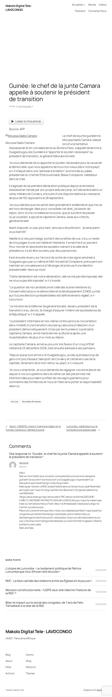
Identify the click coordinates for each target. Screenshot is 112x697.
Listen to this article (28, 121)
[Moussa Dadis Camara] (21, 136)
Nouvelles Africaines (31, 401)
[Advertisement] (56, 46)
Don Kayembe (25, 106)
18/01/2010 (23, 463)
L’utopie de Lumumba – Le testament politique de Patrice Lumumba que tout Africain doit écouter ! (43, 570)
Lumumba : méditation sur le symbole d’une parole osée (81, 428)
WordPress (101, 690)
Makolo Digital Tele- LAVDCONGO (19, 8)
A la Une (14, 401)
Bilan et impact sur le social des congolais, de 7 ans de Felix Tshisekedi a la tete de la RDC (44, 604)
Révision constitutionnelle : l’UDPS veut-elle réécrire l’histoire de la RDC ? (48, 591)
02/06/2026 (101, 570)
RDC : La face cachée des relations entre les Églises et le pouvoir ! (49, 580)
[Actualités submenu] (84, 4)
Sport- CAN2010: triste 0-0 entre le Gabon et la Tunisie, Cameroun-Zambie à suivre (33, 428)
